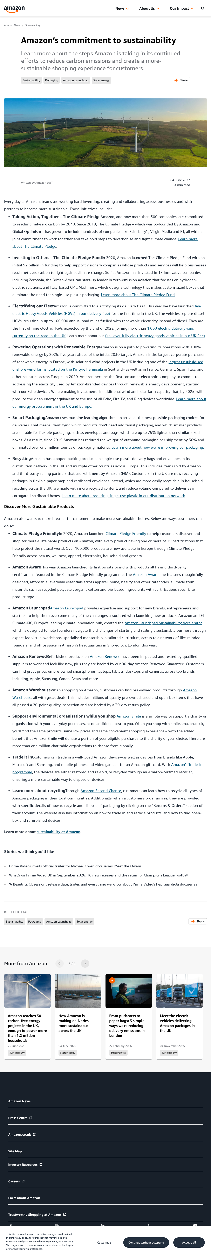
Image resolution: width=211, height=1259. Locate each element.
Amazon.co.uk (19, 1134)
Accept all (189, 1242)
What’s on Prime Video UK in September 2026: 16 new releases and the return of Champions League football (98, 875)
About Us (147, 8)
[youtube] (198, 1225)
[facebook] (13, 1225)
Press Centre (17, 1118)
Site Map (15, 1151)
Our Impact (179, 8)
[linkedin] (106, 1225)
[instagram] (59, 1225)
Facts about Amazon (24, 1198)
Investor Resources (23, 1164)
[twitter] (152, 1225)
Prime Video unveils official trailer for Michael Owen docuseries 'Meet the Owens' (75, 866)
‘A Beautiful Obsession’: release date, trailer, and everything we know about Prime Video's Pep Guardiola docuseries (103, 884)
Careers (14, 1181)
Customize (104, 1242)
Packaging (51, 80)
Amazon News (12, 25)
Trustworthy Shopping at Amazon (34, 1214)
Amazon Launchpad (75, 80)
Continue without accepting (146, 1242)
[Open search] (203, 8)
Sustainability (32, 25)
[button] (127, 8)
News (119, 8)
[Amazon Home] (14, 9)
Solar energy (101, 80)
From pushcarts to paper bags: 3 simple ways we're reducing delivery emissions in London (127, 1025)
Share (184, 80)
